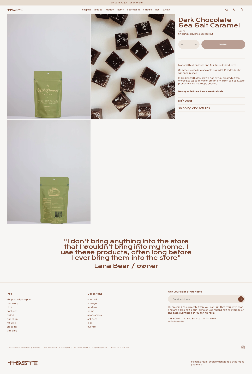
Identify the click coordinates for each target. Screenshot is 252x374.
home (90, 310)
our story (12, 303)
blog (9, 306)
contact (12, 310)
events (91, 326)
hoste (17, 347)
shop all (92, 299)
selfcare (92, 318)
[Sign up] (241, 299)
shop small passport (19, 299)
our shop (12, 318)
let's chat (185, 101)
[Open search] (226, 10)
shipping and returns (194, 108)
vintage (92, 303)
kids (89, 322)
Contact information (119, 347)
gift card (12, 330)
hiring (10, 314)
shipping (12, 326)
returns (11, 322)
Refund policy (50, 347)
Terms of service (82, 347)
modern (92, 306)
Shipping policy (99, 347)
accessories (94, 314)
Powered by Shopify (30, 347)
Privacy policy (65, 347)
